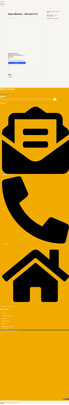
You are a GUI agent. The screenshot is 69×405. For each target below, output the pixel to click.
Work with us (5, 321)
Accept (2, 403)
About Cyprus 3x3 (7, 315)
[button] (2, 3)
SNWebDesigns (16, 330)
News (3, 324)
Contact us (5, 329)
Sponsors (4, 318)
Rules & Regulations (7, 326)
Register (17, 62)
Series (3, 313)
